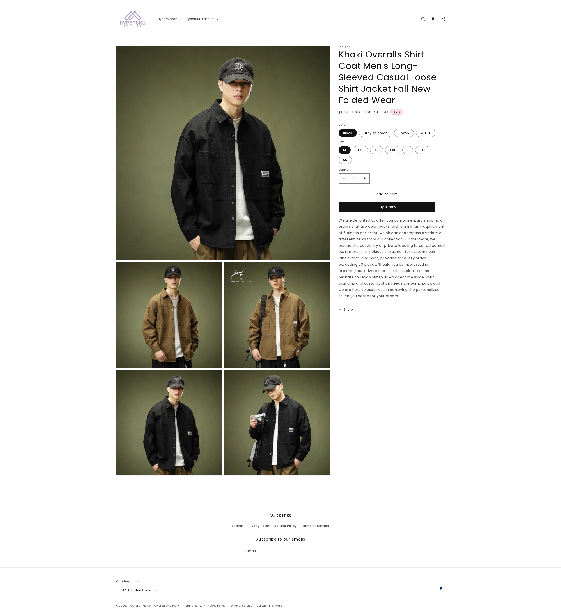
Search (237, 526)
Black (347, 133)
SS (345, 160)
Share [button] (348, 309)
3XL (423, 150)
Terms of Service (315, 526)
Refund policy (193, 605)
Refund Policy (285, 526)
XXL (393, 150)
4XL (360, 150)
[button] (169, 18)
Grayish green (376, 133)
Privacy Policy (259, 526)
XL (376, 150)
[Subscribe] (315, 551)
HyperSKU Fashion (140, 606)
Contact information (270, 605)
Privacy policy (216, 605)
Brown (404, 133)
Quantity (345, 170)
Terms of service (240, 605)
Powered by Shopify (166, 606)
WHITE (426, 133)
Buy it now (387, 206)
